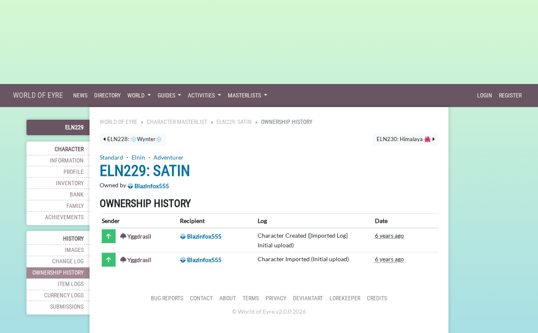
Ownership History (58, 272)
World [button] (136, 95)
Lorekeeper (345, 298)
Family (75, 206)
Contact (201, 298)
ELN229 (74, 127)
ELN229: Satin (234, 122)
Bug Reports (167, 298)
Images (74, 250)
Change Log (68, 261)
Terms (251, 298)
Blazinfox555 (151, 185)
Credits (377, 298)
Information (67, 160)
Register (510, 95)
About (227, 298)
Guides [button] (167, 95)
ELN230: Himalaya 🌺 (404, 139)
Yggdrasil (138, 236)
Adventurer (168, 157)
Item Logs (71, 284)
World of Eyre (38, 95)
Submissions (67, 306)
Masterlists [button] (245, 95)
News (80, 95)
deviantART (308, 298)
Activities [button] (202, 95)
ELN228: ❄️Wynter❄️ (134, 139)
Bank (77, 194)
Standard (111, 157)
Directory (107, 95)
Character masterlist (177, 122)
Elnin (138, 157)
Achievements (64, 217)
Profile (73, 172)
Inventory (70, 183)
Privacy (276, 298)
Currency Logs (64, 295)
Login (484, 95)
